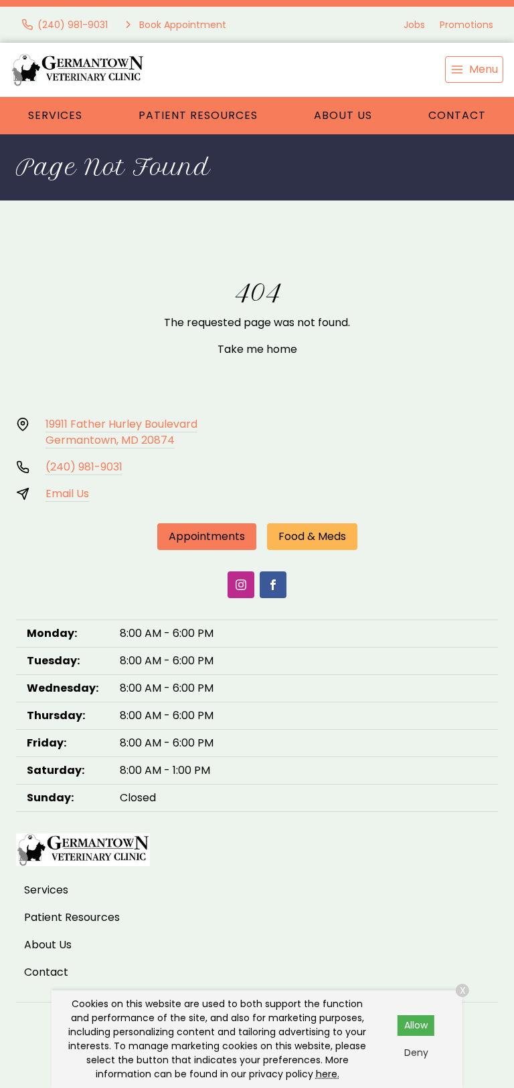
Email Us (67, 493)
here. (327, 1074)
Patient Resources (198, 115)
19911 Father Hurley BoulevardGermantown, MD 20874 (121, 432)
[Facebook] (273, 584)
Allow (416, 1025)
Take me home (257, 349)
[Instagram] (241, 584)
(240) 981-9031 (84, 466)
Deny (416, 1052)
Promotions (466, 24)
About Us (343, 115)
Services (55, 115)
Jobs (414, 24)
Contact (457, 115)
